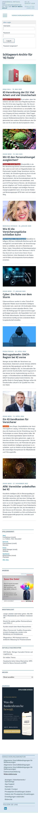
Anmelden (30, 8)
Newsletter (29, 6)
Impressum (9, 787)
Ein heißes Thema (9, 657)
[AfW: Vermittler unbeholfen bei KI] (20, 468)
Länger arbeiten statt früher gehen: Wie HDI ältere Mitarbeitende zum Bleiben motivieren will (18, 615)
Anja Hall (7, 89)
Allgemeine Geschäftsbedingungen (17, 765)
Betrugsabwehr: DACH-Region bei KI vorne (16, 356)
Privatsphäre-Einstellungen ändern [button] (18, 792)
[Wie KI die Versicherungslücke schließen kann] (20, 211)
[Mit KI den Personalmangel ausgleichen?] (20, 139)
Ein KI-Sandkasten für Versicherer (15, 421)
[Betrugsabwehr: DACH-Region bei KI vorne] (20, 336)
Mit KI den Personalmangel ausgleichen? (19, 158)
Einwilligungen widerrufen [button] (14, 797)
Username (6, 26)
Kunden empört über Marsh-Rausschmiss (17, 626)
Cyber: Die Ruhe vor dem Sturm (17, 296)
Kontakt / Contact (11, 789)
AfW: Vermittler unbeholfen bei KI (19, 488)
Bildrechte (8, 799)
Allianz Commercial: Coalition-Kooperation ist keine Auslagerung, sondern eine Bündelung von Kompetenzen (17, 632)
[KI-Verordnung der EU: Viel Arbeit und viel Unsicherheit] (20, 74)
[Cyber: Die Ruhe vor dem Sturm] (20, 276)
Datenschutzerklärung (12, 772)
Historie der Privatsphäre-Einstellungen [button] (19, 794)
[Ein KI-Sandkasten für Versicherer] (20, 401)
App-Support (9, 784)
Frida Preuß (8, 351)
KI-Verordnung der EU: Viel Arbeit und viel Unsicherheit (19, 94)
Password (6, 33)
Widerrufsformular (10, 774)
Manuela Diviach (10, 226)
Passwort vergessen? (10, 46)
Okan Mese (7, 154)
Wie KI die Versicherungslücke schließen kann (14, 231)
